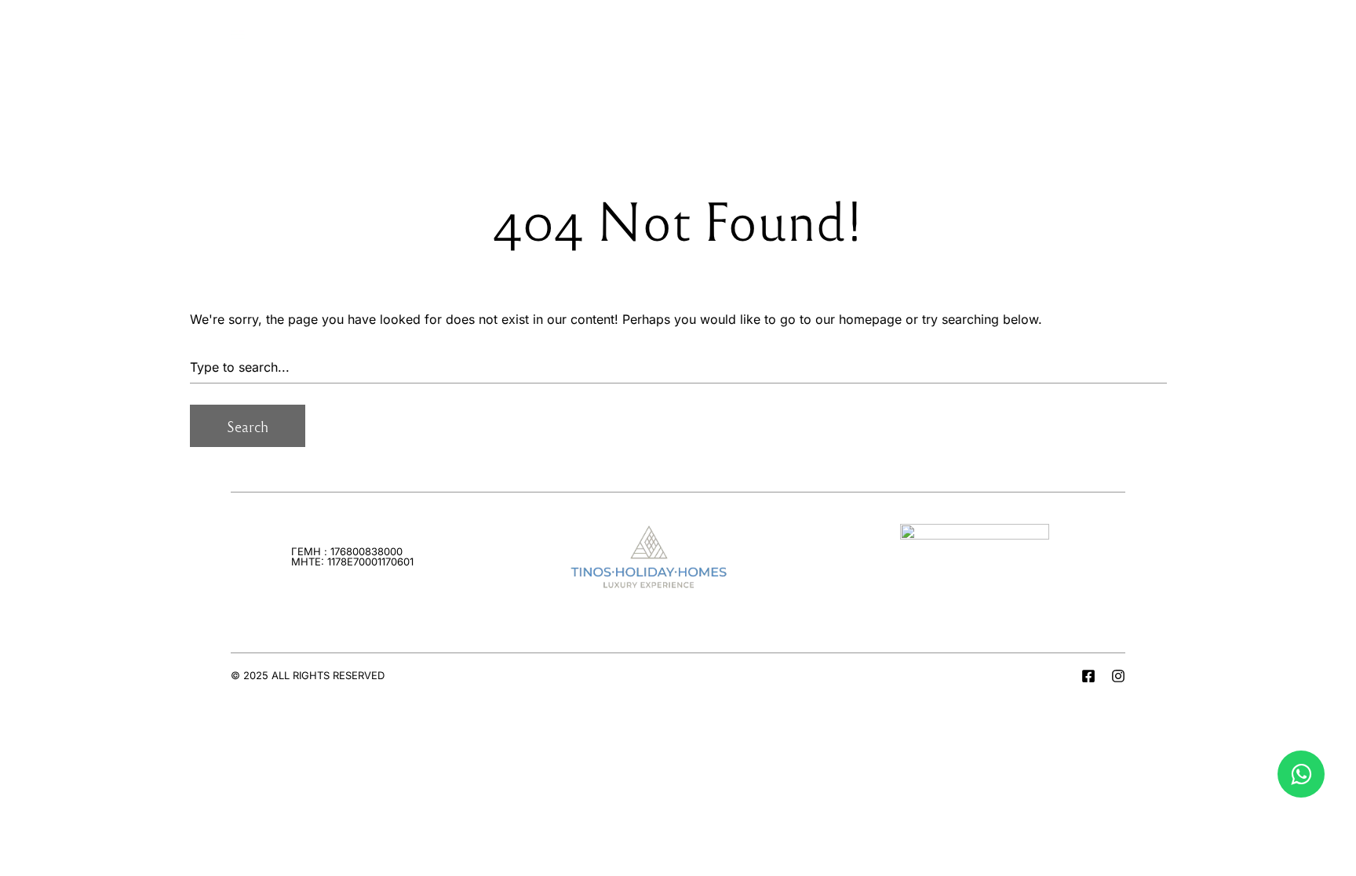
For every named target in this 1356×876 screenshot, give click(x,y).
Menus (275, 31)
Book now (1088, 31)
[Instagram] (1118, 676)
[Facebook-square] (1088, 676)
